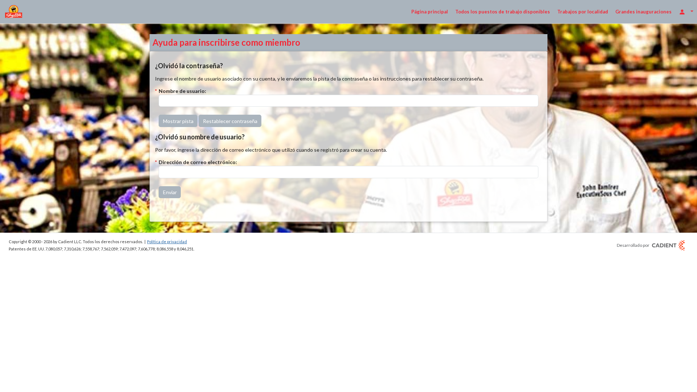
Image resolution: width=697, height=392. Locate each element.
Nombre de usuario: (182, 91)
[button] (178, 121)
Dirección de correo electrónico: (198, 162)
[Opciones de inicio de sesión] (686, 11)
